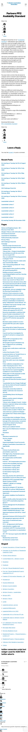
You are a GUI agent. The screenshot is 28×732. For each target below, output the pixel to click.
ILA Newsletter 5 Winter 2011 (11, 469)
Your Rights (7, 440)
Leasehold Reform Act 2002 (10, 611)
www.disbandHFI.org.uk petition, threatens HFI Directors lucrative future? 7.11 (14, 379)
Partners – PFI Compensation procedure (14, 461)
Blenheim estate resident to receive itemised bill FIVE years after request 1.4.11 (13, 323)
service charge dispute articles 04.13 (13, 367)
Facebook (5, 565)
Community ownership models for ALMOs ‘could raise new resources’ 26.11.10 (13, 390)
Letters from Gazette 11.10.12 (11, 352)
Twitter (5, 645)
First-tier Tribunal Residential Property (13, 568)
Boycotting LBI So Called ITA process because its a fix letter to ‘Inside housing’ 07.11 (14, 329)
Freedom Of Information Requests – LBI (14, 576)
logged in (11, 152)
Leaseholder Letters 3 (7, 211)
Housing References (8, 582)
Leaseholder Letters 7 (7, 204)
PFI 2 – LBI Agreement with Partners (13, 524)
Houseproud (6, 579)
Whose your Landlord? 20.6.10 (11, 426)
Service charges (7, 438)
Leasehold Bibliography (9, 608)
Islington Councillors (8, 589)
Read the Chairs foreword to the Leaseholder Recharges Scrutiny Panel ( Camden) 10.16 (14, 247)
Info (2, 448)
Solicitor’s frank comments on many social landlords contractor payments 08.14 (13, 295)
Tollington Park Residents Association (13, 642)
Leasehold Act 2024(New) (8, 235)
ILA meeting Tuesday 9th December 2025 (13, 220)
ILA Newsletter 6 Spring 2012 (11, 471)
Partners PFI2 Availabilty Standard (12, 463)
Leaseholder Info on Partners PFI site (13, 614)
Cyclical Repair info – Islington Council (13, 558)
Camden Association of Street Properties (14, 547)
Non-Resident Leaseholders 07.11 (12, 358)
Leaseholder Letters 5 (7, 207)
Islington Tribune (7, 598)
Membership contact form (10, 537)
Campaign (4, 243)
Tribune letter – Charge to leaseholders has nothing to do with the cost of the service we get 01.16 (14, 253)
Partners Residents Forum (10, 631)
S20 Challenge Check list (8, 188)
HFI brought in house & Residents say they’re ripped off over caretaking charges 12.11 (13, 344)
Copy (3, 729)
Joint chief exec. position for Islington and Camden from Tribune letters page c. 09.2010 (14, 413)
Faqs (2, 434)
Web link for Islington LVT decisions (13, 487)
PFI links (5, 473)
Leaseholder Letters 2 (7, 214)
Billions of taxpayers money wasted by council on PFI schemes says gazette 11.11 (14, 317)
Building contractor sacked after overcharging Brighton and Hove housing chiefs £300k (14, 274)
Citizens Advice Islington (9, 555)
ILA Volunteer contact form (10, 539)
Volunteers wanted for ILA (10, 436)
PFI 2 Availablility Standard (9, 124)
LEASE (4, 601)
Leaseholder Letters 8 (7, 201)
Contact (3, 536)
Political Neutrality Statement (9, 237)
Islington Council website (10, 586)
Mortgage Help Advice (9, 627)
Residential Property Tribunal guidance (13, 639)
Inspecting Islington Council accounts (14, 442)
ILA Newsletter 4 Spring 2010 (11, 467)
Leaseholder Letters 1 (7, 217)
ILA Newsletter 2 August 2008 (11, 465)
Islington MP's (6, 595)
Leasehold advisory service (10, 605)
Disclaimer (6, 432)
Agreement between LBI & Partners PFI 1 (14, 516)
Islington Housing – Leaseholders (12, 592)
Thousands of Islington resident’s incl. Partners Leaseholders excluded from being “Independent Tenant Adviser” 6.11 (14, 300)
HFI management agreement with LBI (13, 518)
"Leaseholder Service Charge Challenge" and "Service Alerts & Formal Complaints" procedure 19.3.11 (14, 385)
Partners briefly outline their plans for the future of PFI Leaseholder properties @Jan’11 (14, 500)
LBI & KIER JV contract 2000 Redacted (14, 489)
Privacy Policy (5, 239)
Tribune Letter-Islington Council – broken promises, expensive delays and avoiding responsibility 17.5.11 (14, 404)
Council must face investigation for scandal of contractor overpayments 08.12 (13, 334)
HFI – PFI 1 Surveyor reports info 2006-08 (15, 534)
